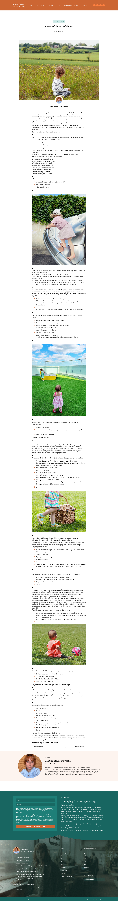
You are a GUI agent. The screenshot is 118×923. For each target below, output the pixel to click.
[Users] (103, 5)
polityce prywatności (32, 819)
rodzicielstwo (59, 21)
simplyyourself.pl (101, 899)
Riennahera (18, 4)
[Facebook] (100, 5)
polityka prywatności (37, 820)
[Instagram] (97, 5)
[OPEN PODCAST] (54, 5)
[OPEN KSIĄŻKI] (45, 5)
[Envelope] (94, 5)
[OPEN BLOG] (60, 5)
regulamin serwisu (49, 820)
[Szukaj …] (91, 5)
